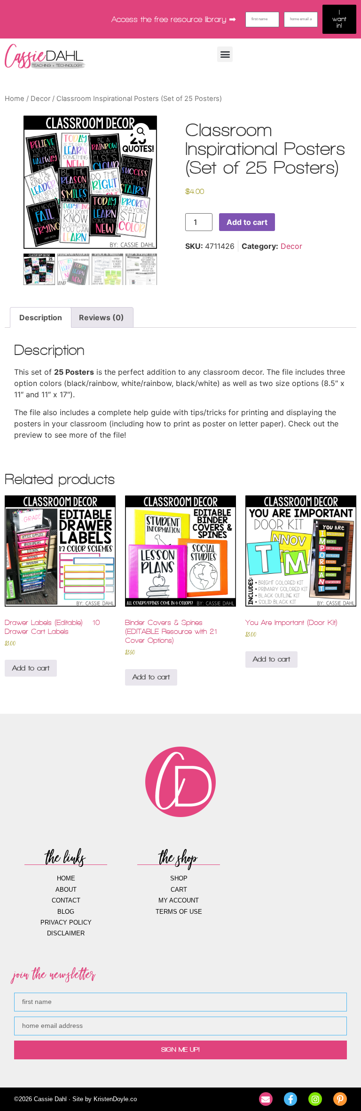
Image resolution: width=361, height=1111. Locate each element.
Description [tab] (40, 317)
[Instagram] (315, 1099)
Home (14, 98)
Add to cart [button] (30, 668)
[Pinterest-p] (340, 1099)
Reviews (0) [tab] (101, 317)
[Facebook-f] (291, 1099)
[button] (225, 54)
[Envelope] (266, 1099)
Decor (40, 98)
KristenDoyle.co (115, 1099)
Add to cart (247, 222)
